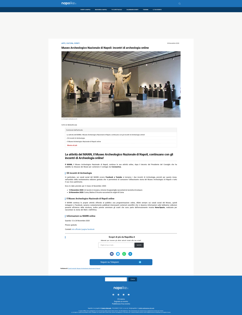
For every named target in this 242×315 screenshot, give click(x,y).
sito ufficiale (76, 229)
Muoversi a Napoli (101, 9)
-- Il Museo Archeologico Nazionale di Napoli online (83, 141)
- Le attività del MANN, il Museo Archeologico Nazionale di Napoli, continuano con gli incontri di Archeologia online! (105, 135)
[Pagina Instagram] (118, 295)
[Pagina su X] (123, 295)
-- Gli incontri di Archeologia (75, 138)
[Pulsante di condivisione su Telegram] (130, 254)
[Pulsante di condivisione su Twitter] (118, 254)
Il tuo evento (157, 9)
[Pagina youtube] (128, 295)
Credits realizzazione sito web (146, 308)
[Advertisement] (121, 25)
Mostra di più (72, 145)
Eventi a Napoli (85, 9)
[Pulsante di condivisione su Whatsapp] (124, 254)
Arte (63, 43)
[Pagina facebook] (113, 295)
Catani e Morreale (106, 308)
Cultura (69, 43)
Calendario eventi (132, 9)
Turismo (145, 9)
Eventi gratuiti (72, 268)
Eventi (77, 43)
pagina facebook (88, 229)
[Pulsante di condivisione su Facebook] (112, 254)
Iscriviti (139, 245)
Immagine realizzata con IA (70, 119)
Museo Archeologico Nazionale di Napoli (88, 268)
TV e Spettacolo (116, 9)
